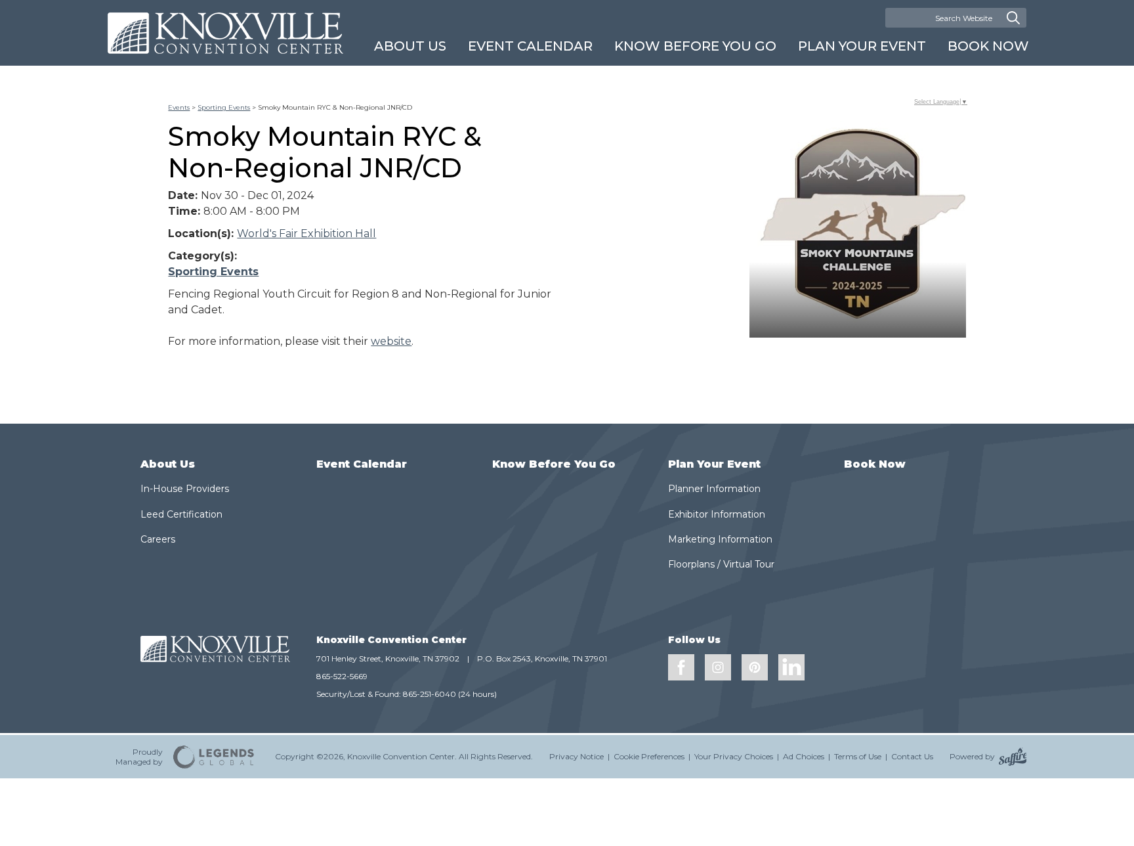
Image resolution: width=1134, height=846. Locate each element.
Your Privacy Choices (733, 756)
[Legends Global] (214, 756)
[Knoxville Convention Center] (225, 33)
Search (1013, 18)
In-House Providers (184, 489)
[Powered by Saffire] (1013, 756)
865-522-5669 (342, 676)
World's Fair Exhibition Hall (306, 233)
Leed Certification (181, 514)
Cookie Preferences (649, 756)
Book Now (988, 46)
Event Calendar (530, 46)
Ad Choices (803, 756)
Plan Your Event (862, 46)
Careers (157, 539)
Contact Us (912, 756)
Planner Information (714, 489)
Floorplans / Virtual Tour (721, 564)
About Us (410, 46)
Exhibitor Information (716, 514)
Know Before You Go (695, 46)
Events (179, 107)
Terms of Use (857, 756)
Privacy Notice (576, 756)
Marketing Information (720, 539)
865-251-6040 (429, 694)
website (391, 341)
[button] (857, 229)
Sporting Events (224, 107)
